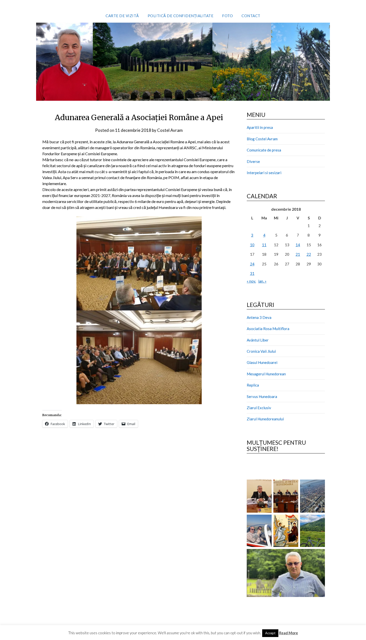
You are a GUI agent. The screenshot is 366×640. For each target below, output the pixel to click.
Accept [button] (270, 633)
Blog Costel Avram (262, 139)
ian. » (262, 281)
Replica (253, 385)
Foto (227, 15)
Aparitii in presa (260, 127)
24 (252, 264)
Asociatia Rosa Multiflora (268, 328)
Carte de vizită (122, 15)
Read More (288, 633)
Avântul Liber (258, 340)
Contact (251, 15)
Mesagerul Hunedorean (266, 374)
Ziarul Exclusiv (259, 407)
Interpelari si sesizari (264, 172)
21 (298, 254)
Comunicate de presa (264, 150)
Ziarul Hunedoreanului (265, 419)
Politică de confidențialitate (181, 15)
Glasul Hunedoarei (262, 362)
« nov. (251, 281)
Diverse (253, 161)
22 (308, 254)
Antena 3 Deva (259, 317)
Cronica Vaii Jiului (261, 351)
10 (252, 245)
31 (252, 273)
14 (298, 245)
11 (264, 245)
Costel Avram (170, 130)
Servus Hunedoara (262, 396)
